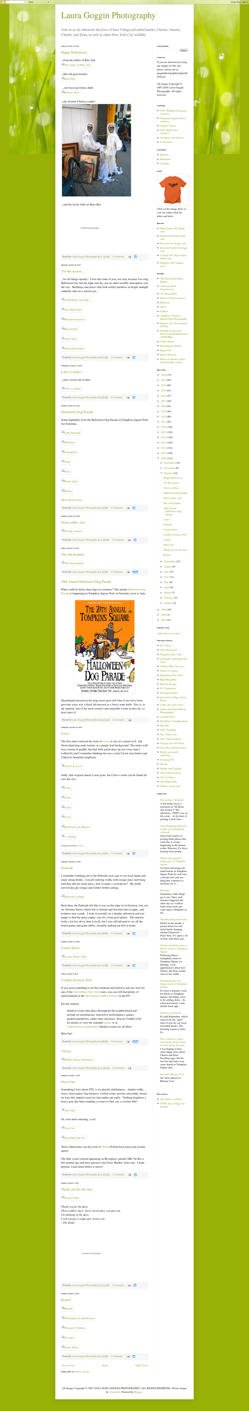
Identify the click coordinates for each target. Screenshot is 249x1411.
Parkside (67, 868)
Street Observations (170, 772)
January (168, 603)
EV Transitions (168, 688)
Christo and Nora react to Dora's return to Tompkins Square (173, 948)
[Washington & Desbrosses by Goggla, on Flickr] (78, 1318)
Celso (65, 733)
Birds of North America (172, 298)
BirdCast (164, 302)
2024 (164, 385)
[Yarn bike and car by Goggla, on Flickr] (73, 1138)
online (107, 1022)
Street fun (68, 1081)
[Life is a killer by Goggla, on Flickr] (71, 388)
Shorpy (164, 764)
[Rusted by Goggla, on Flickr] (67, 1308)
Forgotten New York (171, 654)
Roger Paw (165, 350)
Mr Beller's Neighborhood (174, 721)
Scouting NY (167, 759)
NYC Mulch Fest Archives (169, 131)
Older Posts (141, 1365)
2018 (164, 416)
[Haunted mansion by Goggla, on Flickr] (73, 319)
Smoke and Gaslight (170, 768)
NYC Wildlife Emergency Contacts (173, 112)
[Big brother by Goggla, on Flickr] (70, 329)
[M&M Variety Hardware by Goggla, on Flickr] (77, 1060)
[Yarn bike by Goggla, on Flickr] (68, 1110)
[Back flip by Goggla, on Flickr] (68, 79)
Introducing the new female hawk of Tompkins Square (173, 983)
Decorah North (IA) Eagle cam (174, 249)
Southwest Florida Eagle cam (173, 237)
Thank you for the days (77, 1189)
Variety (66, 1051)
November (170, 468)
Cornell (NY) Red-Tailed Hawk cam (173, 256)
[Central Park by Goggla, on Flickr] (70, 1198)
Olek (104, 1147)
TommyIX (114, 1392)
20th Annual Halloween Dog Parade (86, 581)
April (167, 587)
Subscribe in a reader (169, 633)
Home (105, 1365)
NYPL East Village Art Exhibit (172, 1105)
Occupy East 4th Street (172, 743)
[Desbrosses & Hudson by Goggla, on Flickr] (76, 827)
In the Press (166, 142)
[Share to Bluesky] (135, 257)
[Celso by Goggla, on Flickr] (66, 788)
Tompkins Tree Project (172, 137)
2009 (164, 609)
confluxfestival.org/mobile (82, 1026)
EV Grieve (165, 645)
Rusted (66, 1299)
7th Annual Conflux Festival (101, 996)
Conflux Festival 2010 (76, 980)
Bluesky (164, 154)
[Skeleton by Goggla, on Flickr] (68, 442)
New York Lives (168, 734)
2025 (164, 380)
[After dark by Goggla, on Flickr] (69, 339)
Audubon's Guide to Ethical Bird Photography (173, 317)
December (170, 462)
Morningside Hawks (170, 345)
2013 (164, 442)
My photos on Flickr (171, 1099)
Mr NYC (164, 725)
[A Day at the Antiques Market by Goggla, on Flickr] (96, 196)
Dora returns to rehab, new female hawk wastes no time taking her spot (173, 1042)
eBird (163, 306)
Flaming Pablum (169, 692)
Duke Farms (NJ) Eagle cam (172, 229)
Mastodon (165, 159)
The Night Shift (168, 781)
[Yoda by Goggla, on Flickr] (66, 462)
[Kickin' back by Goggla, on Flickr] (70, 92)
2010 (164, 458)
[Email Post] (129, 256)
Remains (164, 890)
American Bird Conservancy (168, 287)
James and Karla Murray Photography (173, 710)
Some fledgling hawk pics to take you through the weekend (173, 829)
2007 (164, 620)
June (167, 577)
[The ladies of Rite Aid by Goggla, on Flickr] (76, 65)
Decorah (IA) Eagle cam (173, 243)
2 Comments (118, 256)
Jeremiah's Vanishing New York (174, 660)
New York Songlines (171, 739)
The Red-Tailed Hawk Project (171, 280)
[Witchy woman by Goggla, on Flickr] (72, 531)
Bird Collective (168, 354)
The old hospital (72, 554)
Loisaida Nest (167, 716)
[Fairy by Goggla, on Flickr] (66, 471)
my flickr (80, 845)
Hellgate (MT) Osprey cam (171, 264)
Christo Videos (168, 125)
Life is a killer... (72, 372)
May (166, 582)
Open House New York (86, 992)
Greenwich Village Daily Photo (173, 698)
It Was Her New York (171, 704)
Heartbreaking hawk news (173, 919)
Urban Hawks (167, 341)
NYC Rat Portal (168, 650)
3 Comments (117, 853)
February (169, 597)
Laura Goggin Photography (108, 14)
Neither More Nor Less (172, 666)
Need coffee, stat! (73, 522)
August (168, 566)
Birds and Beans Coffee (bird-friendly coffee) (172, 360)
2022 (164, 395)
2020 (164, 406)
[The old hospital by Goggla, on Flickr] (72, 563)
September (170, 561)
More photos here (71, 500)
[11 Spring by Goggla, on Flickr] (69, 836)
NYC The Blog (168, 730)
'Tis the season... (72, 271)
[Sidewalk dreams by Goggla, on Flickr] (73, 348)
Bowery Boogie (168, 684)
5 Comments (117, 507)
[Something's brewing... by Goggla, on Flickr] (76, 300)
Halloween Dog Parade (77, 412)
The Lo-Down (167, 777)
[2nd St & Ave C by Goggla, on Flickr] (72, 766)
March (168, 592)
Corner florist (70, 947)
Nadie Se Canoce (169, 670)
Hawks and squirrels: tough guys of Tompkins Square (173, 861)
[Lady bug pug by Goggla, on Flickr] (71, 432)
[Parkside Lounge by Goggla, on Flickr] (73, 896)
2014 (164, 437)
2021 (164, 401)
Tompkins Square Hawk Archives (172, 119)
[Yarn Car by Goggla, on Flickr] (68, 1128)
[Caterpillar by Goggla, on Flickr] (69, 452)
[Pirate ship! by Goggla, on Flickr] (70, 481)
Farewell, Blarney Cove (172, 1074)
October (168, 473)
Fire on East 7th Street (172, 800)
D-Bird (164, 311)
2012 (164, 447)
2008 (164, 614)
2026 (164, 374)
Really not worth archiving (169, 753)
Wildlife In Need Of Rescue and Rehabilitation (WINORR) (174, 334)
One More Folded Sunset (173, 747)
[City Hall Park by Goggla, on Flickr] (71, 310)
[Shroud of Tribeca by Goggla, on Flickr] (73, 1328)
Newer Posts (68, 1365)
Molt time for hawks (170, 1012)
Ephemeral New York (171, 675)
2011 (164, 453)
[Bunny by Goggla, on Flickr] (67, 491)
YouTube (164, 163)
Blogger (138, 1392)
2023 (164, 390)
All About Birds (168, 293)
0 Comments (117, 397)
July (166, 571)
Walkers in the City (170, 786)
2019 (164, 411)
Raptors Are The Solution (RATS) (173, 324)
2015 (164, 432)
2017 (164, 421)
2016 (164, 427)
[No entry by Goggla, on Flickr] (68, 1338)
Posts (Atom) (82, 1371)
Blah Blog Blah (168, 679)
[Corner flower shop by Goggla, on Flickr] (74, 956)
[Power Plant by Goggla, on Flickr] (70, 1347)
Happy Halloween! (74, 52)
